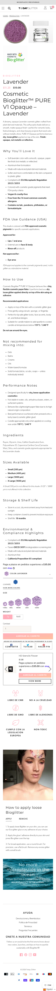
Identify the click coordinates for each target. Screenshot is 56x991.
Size (5, 593)
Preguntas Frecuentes (28, 930)
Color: (18, 573)
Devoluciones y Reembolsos (28, 919)
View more (35, 681)
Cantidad (6, 624)
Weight (7, 612)
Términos (28, 926)
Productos (14, 16)
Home (5, 16)
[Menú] (3, 8)
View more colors (11, 588)
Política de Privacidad (28, 923)
